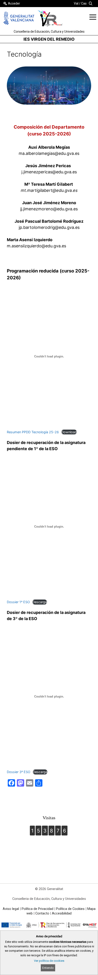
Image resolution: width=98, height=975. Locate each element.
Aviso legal (11, 909)
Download (69, 432)
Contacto (42, 913)
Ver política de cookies (49, 960)
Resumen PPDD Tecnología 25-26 (33, 432)
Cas (84, 3)
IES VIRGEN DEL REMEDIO (49, 39)
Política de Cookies (70, 909)
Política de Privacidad (37, 909)
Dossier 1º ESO (18, 602)
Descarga (39, 602)
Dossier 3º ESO (18, 772)
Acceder (14, 3)
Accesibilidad (62, 913)
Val (76, 3)
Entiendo (48, 968)
